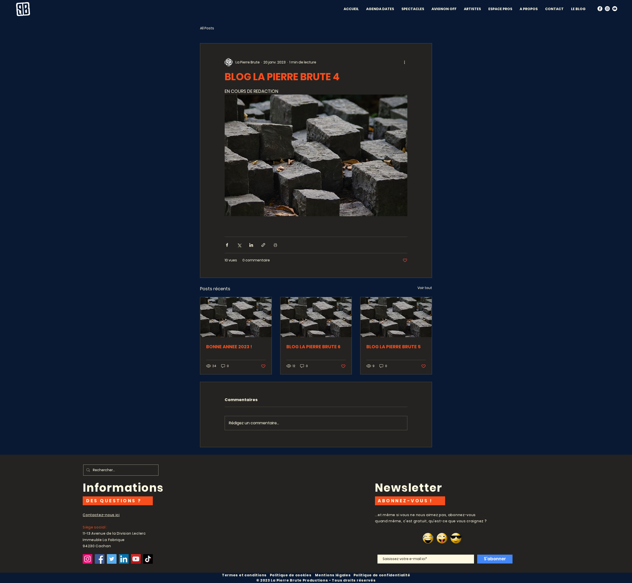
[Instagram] (87, 559)
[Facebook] (599, 8)
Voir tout (424, 287)
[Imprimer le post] (275, 245)
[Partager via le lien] (263, 245)
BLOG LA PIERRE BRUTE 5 (393, 347)
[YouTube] (614, 8)
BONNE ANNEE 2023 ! (229, 347)
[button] (444, 9)
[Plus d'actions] (404, 62)
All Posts (207, 28)
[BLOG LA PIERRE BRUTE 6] (316, 317)
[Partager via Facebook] (227, 245)
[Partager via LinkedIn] (251, 245)
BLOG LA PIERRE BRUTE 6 (313, 347)
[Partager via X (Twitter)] (239, 245)
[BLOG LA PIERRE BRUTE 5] (396, 317)
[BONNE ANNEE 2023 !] (236, 317)
